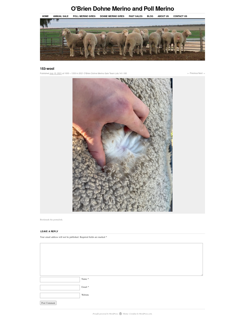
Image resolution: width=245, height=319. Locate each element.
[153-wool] (122, 145)
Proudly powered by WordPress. (105, 313)
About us (163, 16)
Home (45, 16)
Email (85, 286)
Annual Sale (60, 16)
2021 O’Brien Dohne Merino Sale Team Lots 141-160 (103, 73)
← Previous (192, 73)
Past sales (135, 16)
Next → (201, 73)
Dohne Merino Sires (112, 16)
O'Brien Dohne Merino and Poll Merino (122, 8)
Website (85, 294)
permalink (57, 219)
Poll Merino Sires (84, 16)
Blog (150, 16)
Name (85, 278)
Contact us (180, 16)
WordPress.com (145, 313)
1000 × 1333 (70, 73)
